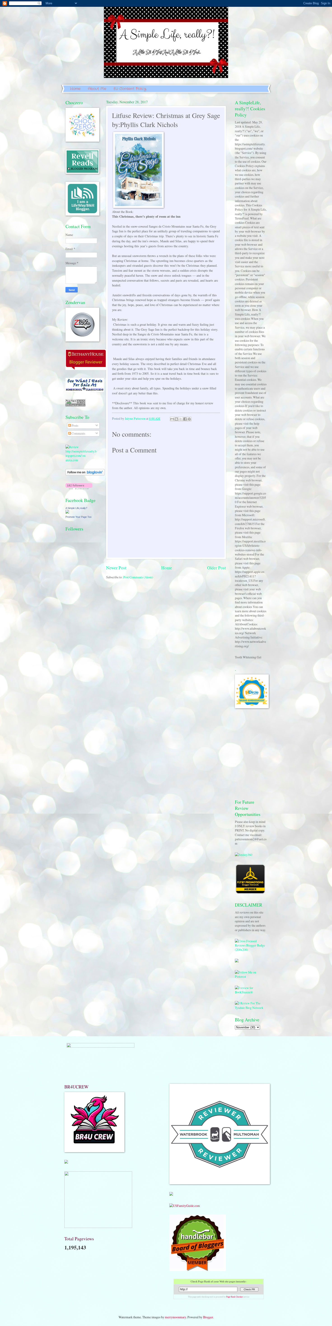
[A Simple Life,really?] (67, 512)
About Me (97, 88)
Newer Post (116, 567)
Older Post (216, 567)
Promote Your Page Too (78, 517)
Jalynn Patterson (135, 418)
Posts (74, 425)
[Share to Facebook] (185, 419)
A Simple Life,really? (76, 508)
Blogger (208, 1317)
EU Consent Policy (130, 88)
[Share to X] (180, 419)
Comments (78, 433)
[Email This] (172, 419)
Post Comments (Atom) (138, 577)
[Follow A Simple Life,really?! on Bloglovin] (85, 474)
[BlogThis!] (176, 419)
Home (75, 88)
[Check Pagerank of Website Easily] (75, 405)
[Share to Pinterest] (189, 419)
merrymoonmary (175, 1317)
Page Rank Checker (234, 1297)
